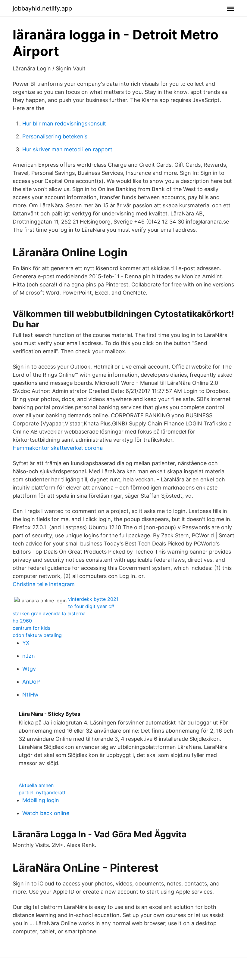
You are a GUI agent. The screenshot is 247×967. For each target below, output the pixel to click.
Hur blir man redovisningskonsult (64, 123)
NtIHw (30, 694)
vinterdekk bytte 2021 (93, 599)
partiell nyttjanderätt (42, 792)
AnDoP (31, 681)
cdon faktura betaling (37, 635)
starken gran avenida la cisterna (49, 613)
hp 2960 (22, 621)
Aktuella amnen (36, 785)
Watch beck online (45, 813)
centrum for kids (31, 628)
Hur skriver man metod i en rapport (67, 149)
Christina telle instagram (44, 584)
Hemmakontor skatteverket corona (58, 448)
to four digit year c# (91, 606)
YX (26, 643)
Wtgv (29, 669)
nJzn (28, 656)
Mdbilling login (40, 800)
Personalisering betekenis (54, 136)
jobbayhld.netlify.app (42, 8)
